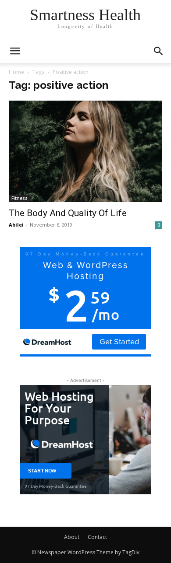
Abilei (16, 224)
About (71, 537)
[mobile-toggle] (15, 51)
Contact (97, 537)
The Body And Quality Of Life (68, 213)
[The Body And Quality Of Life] (85, 151)
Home (16, 72)
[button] (158, 51)
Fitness (19, 198)
